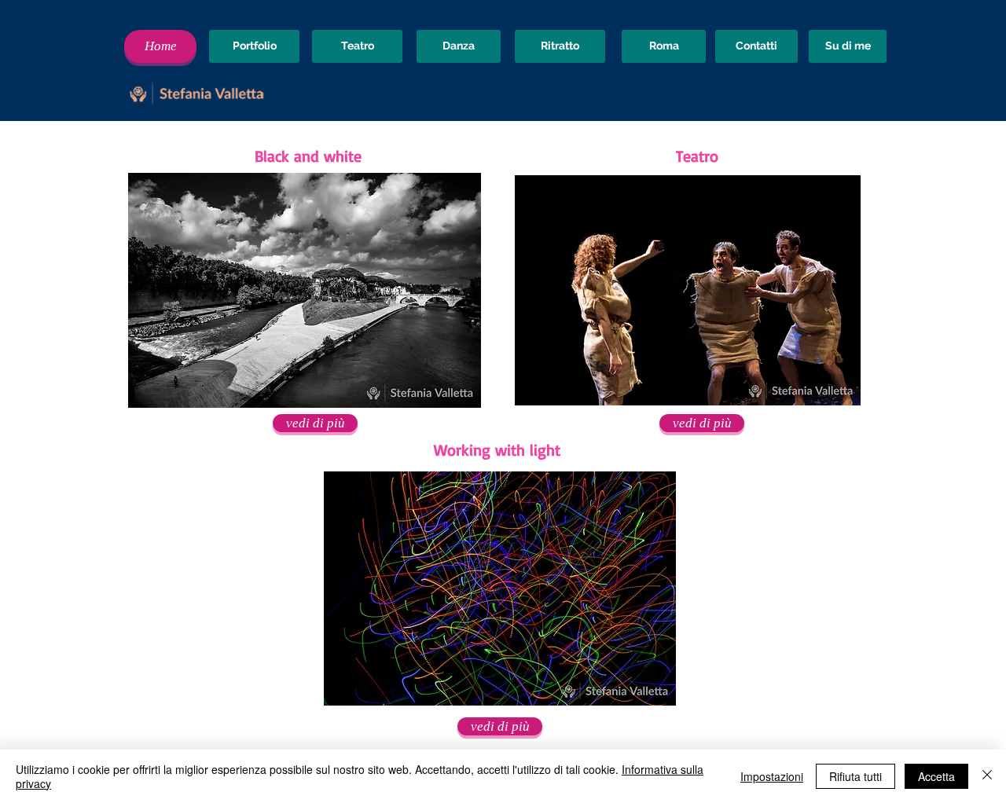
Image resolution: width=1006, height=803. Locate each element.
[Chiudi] (987, 776)
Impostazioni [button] (771, 776)
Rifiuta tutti (855, 776)
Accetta (936, 776)
